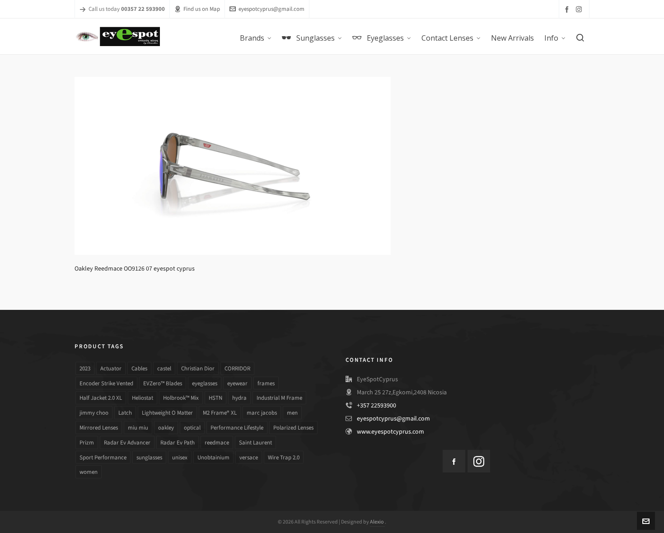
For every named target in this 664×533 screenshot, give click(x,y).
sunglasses (149, 457)
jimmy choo (93, 412)
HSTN (215, 398)
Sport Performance (102, 457)
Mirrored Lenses (98, 427)
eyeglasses (204, 383)
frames (266, 383)
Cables (139, 368)
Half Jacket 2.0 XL (100, 398)
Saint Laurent (255, 442)
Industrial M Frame (279, 398)
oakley (166, 427)
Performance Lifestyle (236, 427)
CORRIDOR (237, 368)
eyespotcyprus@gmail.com (271, 9)
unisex (179, 457)
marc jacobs (262, 412)
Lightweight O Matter (167, 412)
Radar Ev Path (177, 442)
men (292, 412)
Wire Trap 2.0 (283, 457)
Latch (125, 412)
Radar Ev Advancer (127, 442)
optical (192, 427)
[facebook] (568, 9)
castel (164, 368)
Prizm (86, 442)
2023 (84, 368)
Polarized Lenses (293, 427)
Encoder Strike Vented (106, 383)
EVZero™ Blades (162, 383)
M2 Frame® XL (220, 412)
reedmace (217, 442)
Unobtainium (213, 457)
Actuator (111, 368)
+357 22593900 (376, 405)
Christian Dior (198, 368)
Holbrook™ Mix (181, 398)
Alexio (377, 521)
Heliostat (142, 398)
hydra (239, 398)
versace (248, 457)
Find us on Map (201, 9)
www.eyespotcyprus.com (390, 431)
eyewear (237, 383)
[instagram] (580, 9)
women (88, 472)
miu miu (138, 427)
